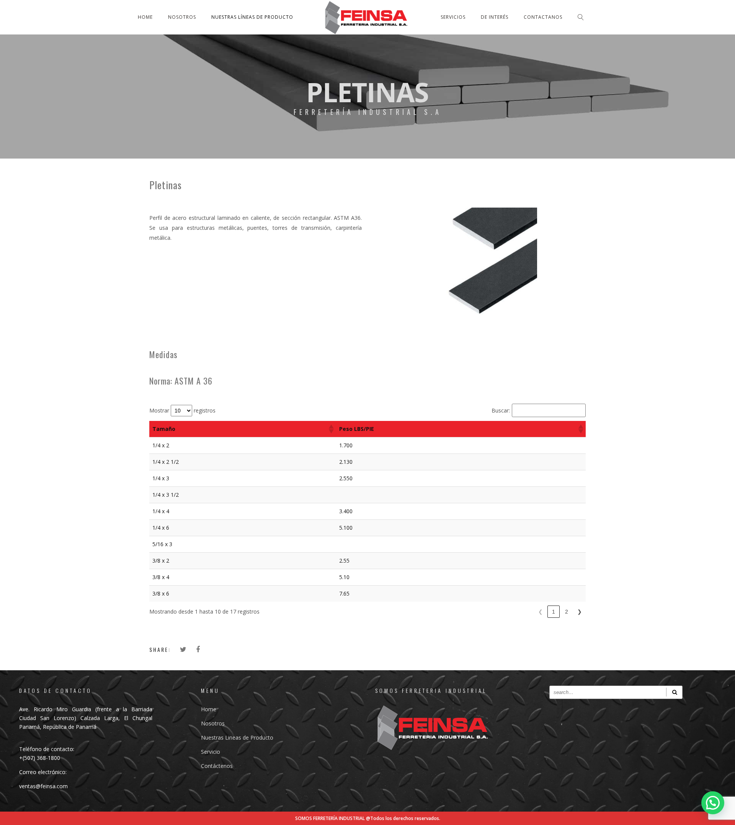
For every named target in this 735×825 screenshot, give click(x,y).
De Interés (494, 17)
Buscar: (501, 410)
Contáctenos (217, 765)
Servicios (453, 17)
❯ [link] (579, 612)
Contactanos (543, 17)
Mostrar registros (182, 410)
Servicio (210, 751)
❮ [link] (540, 612)
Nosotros (182, 17)
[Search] (674, 692)
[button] (330, 429)
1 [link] (553, 612)
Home (145, 17)
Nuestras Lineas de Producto (237, 737)
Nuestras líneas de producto (252, 17)
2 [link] (566, 612)
